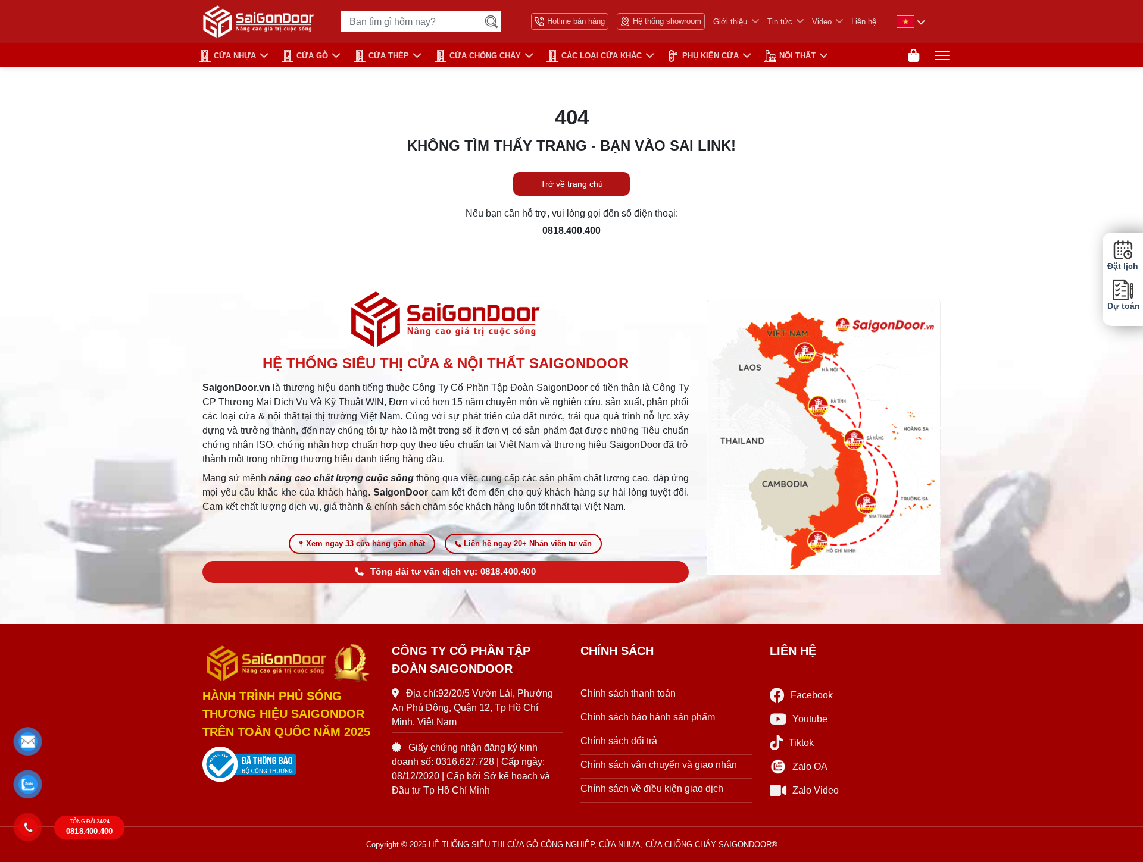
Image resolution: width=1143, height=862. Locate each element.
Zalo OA (809, 766)
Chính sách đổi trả (618, 741)
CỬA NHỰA (235, 55)
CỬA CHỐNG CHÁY (485, 55)
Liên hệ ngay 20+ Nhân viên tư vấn (528, 543)
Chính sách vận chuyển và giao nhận (658, 765)
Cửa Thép (388, 55)
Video (822, 21)
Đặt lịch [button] (1122, 266)
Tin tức (779, 21)
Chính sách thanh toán (628, 693)
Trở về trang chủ (572, 184)
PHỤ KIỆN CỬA (710, 55)
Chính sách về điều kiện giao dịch (651, 788)
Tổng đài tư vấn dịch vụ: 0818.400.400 (453, 571)
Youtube (809, 719)
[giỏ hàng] (913, 55)
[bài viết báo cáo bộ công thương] (288, 764)
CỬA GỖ (312, 55)
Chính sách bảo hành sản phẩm (647, 717)
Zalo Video (815, 790)
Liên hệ (863, 21)
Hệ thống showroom (667, 21)
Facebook (812, 695)
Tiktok (801, 743)
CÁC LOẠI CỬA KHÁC (601, 55)
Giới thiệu (730, 21)
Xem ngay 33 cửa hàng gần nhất (365, 543)
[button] (28, 741)
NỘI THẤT (797, 55)
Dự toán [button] (1122, 306)
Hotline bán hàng (576, 21)
